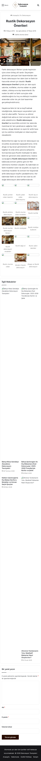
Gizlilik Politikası (26, 757)
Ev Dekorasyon (25, 15)
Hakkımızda (15, 757)
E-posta (5, 717)
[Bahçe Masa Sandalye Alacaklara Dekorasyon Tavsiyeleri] (11, 373)
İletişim (35, 757)
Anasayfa (15, 15)
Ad (3, 707)
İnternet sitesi (7, 727)
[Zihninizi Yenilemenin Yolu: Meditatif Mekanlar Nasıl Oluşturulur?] (30, 563)
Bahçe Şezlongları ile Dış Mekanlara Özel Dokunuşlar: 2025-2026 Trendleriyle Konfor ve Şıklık (29, 466)
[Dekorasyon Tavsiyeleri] (20, 5)
